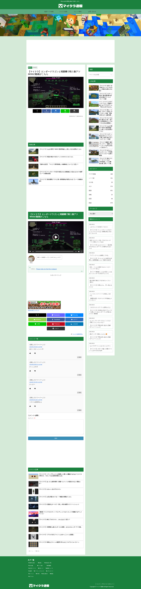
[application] (56, 237)
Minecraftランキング (33, 310)
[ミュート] (79, 251)
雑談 (31, 67)
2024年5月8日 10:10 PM (35, 364)
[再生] (30, 251)
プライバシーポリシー (107, 584)
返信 (80, 357)
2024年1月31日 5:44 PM (35, 347)
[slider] (54, 251)
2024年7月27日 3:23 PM (35, 382)
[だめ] (35, 353)
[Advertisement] (70, 51)
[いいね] (30, 353)
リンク (98, 584)
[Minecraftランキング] (44, 305)
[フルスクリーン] (81, 251)
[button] (74, 111)
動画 (36, 67)
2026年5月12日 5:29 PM (35, 399)
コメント (31, 418)
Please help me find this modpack (46, 269)
